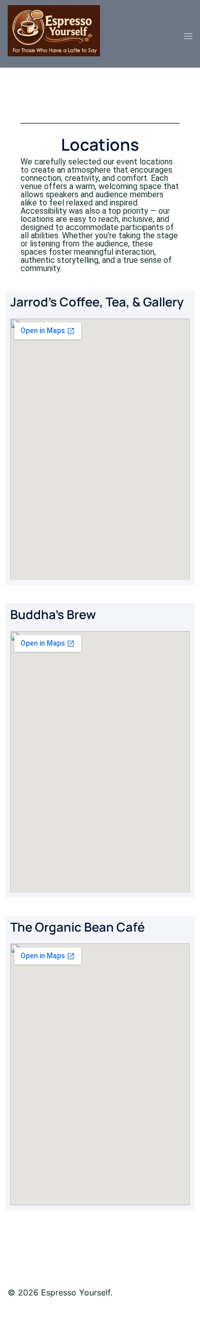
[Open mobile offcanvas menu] (188, 36)
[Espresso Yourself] (54, 30)
